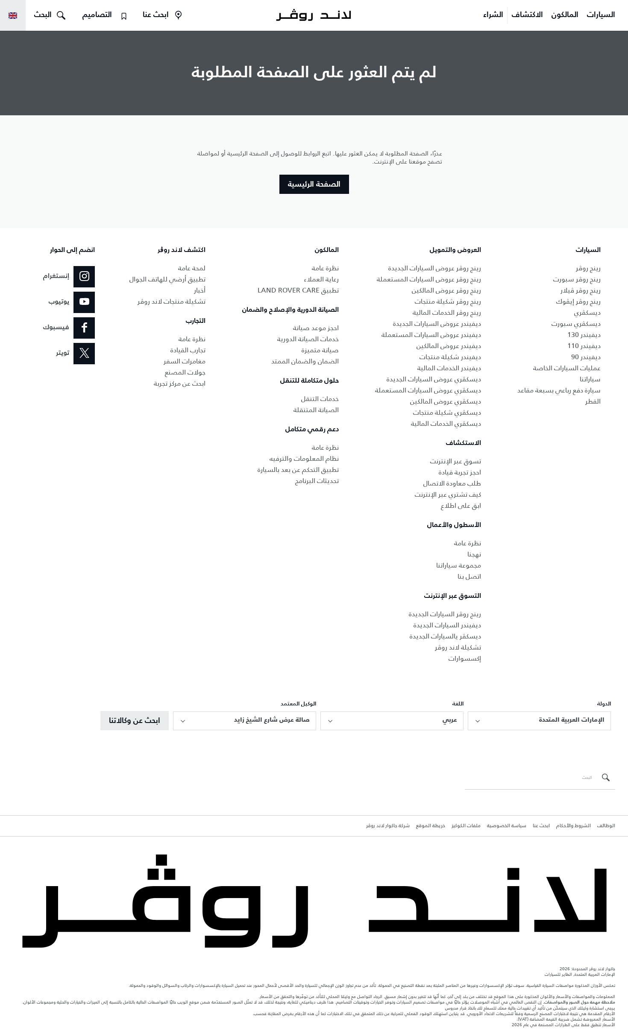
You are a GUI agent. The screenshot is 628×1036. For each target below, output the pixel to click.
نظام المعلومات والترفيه (304, 458)
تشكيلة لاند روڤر (458, 647)
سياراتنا (590, 379)
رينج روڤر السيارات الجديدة (445, 614)
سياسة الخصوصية (506, 825)
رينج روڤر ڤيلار (581, 290)
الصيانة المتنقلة (316, 410)
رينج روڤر (588, 268)
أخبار (199, 290)
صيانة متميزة (320, 350)
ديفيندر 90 (586, 357)
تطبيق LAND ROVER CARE (298, 290)
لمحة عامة (191, 268)
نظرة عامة (467, 543)
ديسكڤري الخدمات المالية (446, 423)
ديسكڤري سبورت (576, 323)
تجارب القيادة (187, 350)
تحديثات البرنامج (317, 480)
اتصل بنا (469, 576)
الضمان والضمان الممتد (305, 361)
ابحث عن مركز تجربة (179, 383)
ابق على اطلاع (461, 505)
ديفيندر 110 (584, 345)
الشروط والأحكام (573, 825)
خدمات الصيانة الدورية (308, 339)
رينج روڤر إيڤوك (578, 301)
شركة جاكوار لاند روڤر (388, 825)
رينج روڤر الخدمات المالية (447, 312)
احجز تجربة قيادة (460, 472)
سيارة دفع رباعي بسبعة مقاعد (559, 390)
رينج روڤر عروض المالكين (446, 290)
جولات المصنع (185, 372)
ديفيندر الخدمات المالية (449, 368)
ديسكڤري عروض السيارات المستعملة (428, 390)
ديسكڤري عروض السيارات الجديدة (434, 379)
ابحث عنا (541, 825)
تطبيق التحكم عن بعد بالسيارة (298, 469)
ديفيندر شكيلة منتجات (450, 357)
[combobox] (539, 720)
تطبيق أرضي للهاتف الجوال (167, 279)
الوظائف (606, 825)
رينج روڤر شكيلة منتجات (448, 301)
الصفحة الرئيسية (314, 184)
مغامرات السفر (184, 361)
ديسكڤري (587, 312)
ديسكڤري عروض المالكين (445, 401)
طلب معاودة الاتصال (452, 483)
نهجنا (474, 554)
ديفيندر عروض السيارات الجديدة (437, 323)
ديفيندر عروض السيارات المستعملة (431, 334)
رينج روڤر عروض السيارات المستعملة (429, 279)
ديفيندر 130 (584, 334)
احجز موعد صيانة (316, 328)
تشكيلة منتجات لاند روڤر (171, 301)
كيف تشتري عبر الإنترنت (448, 494)
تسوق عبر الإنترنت (455, 461)
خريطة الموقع (430, 825)
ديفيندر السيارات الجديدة (447, 625)
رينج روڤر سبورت (577, 279)
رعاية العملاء (321, 279)
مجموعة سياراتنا (458, 565)
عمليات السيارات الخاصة (567, 368)
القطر (593, 401)
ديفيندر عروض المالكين (449, 345)
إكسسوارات (465, 658)
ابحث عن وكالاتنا (134, 721)
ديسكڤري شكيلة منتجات (447, 412)
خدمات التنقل (320, 398)
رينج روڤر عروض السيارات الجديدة (434, 268)
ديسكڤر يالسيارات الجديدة (445, 636)
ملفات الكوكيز (466, 825)
